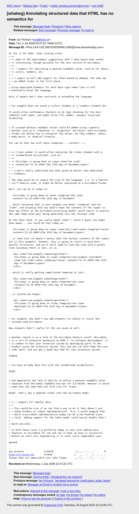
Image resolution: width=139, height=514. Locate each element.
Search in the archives (67, 498)
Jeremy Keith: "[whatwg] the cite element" (58, 476)
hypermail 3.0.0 (53, 505)
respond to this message (44, 491)
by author (100, 494)
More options (73, 26)
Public (44, 5)
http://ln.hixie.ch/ (22, 454)
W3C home (13, 5)
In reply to (88, 30)
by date (60, 494)
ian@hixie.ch (41, 39)
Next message (47, 30)
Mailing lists (30, 5)
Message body (42, 26)
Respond (57, 26)
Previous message (69, 30)
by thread (72, 494)
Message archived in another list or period (53, 484)
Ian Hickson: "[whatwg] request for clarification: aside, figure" (75, 480)
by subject (86, 494)
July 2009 (97, 5)
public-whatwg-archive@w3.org (70, 5)
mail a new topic (71, 491)
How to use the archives (36, 498)
